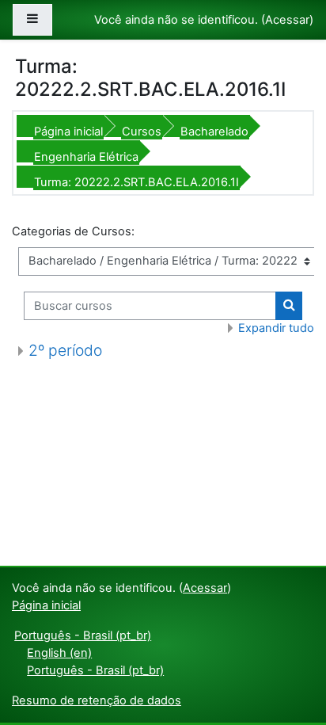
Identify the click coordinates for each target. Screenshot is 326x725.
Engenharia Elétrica (86, 157)
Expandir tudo (276, 328)
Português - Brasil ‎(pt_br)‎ (82, 635)
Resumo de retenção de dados (96, 700)
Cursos (141, 131)
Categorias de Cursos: (73, 231)
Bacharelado (214, 131)
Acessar (287, 20)
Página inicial (68, 131)
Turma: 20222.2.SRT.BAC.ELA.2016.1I (136, 182)
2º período (65, 350)
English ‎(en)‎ (59, 653)
